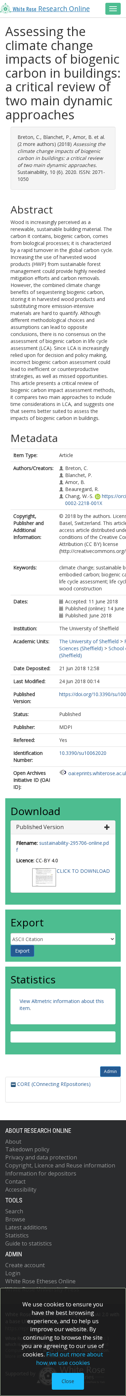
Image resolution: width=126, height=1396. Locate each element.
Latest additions (26, 1227)
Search (14, 1211)
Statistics (17, 1235)
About (13, 1141)
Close (68, 1381)
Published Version (40, 827)
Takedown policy (27, 1149)
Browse (15, 1219)
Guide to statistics (28, 1243)
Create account (25, 1265)
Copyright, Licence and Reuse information (60, 1165)
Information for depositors (40, 1173)
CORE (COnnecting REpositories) (53, 1084)
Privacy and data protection (41, 1157)
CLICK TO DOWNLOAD (83, 871)
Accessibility (20, 1189)
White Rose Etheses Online (40, 1281)
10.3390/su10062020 (82, 753)
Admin (110, 1071)
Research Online (51, 8)
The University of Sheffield (89, 641)
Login (12, 1273)
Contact (15, 1181)
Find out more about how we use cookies (69, 1358)
